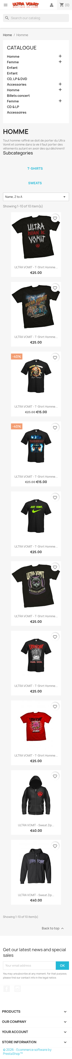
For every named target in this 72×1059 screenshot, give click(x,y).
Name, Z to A (36, 196)
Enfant (12, 68)
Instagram (17, 989)
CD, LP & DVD (17, 79)
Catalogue (22, 47)
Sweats (35, 183)
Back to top (53, 928)
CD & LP (13, 107)
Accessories (16, 84)
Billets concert (18, 96)
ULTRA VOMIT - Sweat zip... (36, 825)
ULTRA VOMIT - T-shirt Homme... (36, 267)
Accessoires (16, 112)
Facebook (6, 989)
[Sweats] (35, 178)
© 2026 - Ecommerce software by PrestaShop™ (27, 1052)
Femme (13, 62)
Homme (13, 56)
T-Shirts (35, 168)
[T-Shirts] (35, 163)
